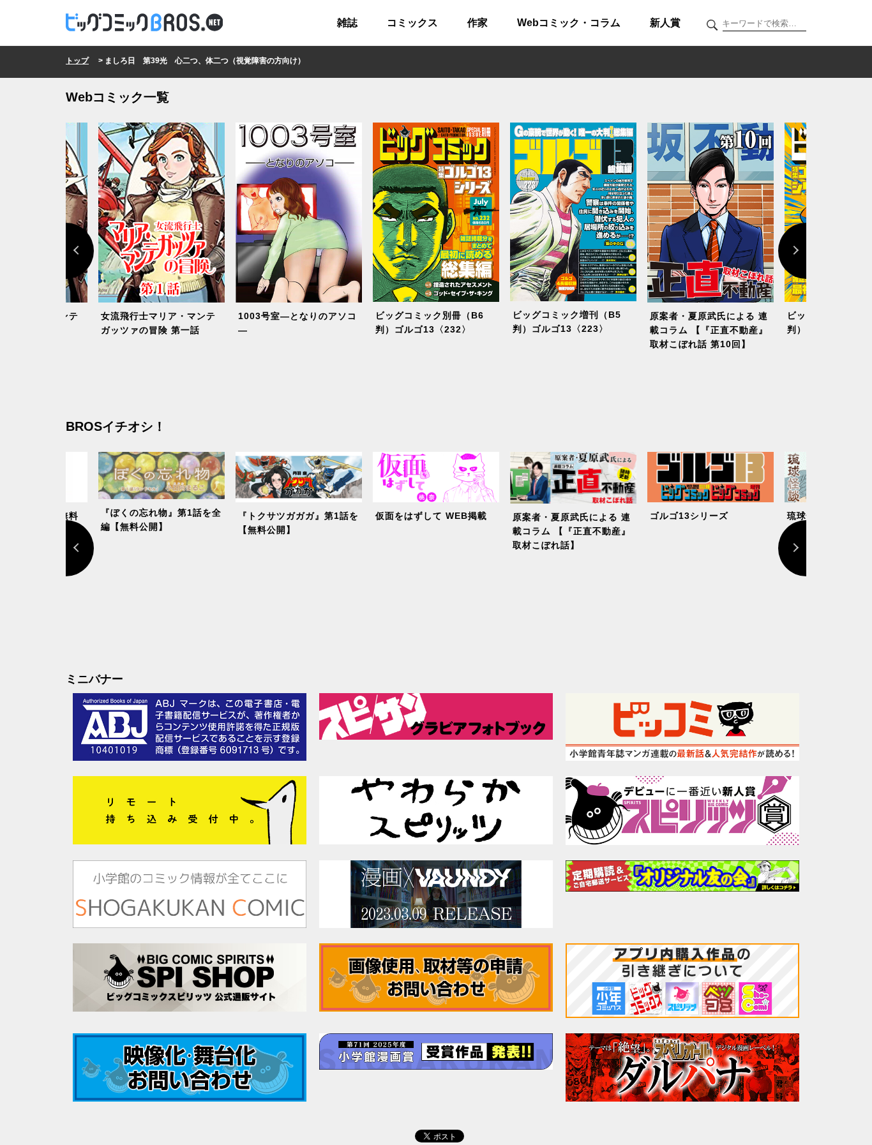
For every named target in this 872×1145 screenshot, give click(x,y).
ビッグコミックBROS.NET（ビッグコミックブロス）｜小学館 (144, 23)
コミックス (412, 22)
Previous (66, 251)
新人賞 (665, 22)
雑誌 (347, 22)
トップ (77, 60)
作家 (477, 22)
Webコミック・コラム (568, 22)
